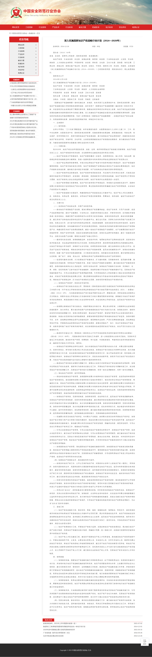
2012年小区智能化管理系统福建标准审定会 (24, 137)
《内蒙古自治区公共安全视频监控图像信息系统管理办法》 (24, 105)
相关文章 (48, 620)
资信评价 (122, 27)
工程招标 (29, 27)
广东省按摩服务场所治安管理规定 (21, 102)
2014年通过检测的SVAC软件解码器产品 (24, 121)
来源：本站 (96, 46)
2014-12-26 (138, 636)
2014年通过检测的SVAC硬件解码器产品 (24, 124)
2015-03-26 (138, 633)
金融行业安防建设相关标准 (19, 118)
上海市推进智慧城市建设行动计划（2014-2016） (24, 99)
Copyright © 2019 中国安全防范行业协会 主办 (75, 650)
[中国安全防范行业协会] (36, 12)
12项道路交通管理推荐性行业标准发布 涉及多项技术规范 (24, 83)
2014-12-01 (138, 626)
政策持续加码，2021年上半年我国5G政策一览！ (60, 623)
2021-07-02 (138, 623)
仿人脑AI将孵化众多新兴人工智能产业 (23, 114)
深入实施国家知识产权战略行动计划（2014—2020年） (24, 96)
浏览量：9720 (128, 46)
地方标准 (109, 27)
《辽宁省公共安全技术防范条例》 (21, 93)
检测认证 (135, 27)
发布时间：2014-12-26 (61, 46)
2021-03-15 (138, 630)
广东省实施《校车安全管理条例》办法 (56, 633)
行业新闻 (42, 27)
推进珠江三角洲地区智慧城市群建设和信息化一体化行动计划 (64, 626)
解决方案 (82, 27)
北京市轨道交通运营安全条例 (53, 636)
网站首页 (15, 27)
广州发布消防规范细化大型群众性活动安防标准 (24, 127)
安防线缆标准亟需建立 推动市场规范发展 (24, 130)
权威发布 (95, 27)
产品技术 (55, 27)
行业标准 (69, 27)
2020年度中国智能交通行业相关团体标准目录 (59, 630)
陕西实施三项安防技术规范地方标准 (22, 134)
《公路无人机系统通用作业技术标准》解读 (24, 89)
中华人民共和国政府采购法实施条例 (22, 86)
